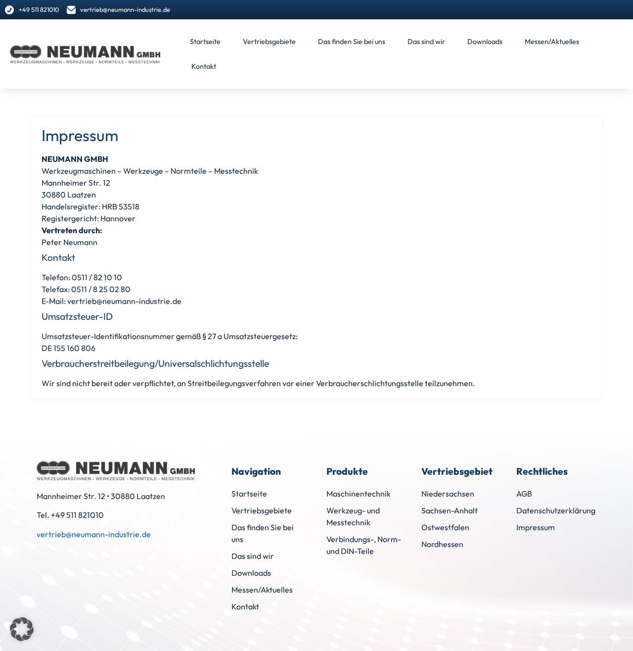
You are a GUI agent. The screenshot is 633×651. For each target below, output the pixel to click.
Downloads (484, 41)
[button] (22, 629)
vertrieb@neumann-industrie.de (94, 534)
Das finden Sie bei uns (351, 41)
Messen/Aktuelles (552, 41)
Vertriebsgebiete (269, 41)
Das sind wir (426, 41)
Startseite (205, 41)
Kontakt (203, 66)
